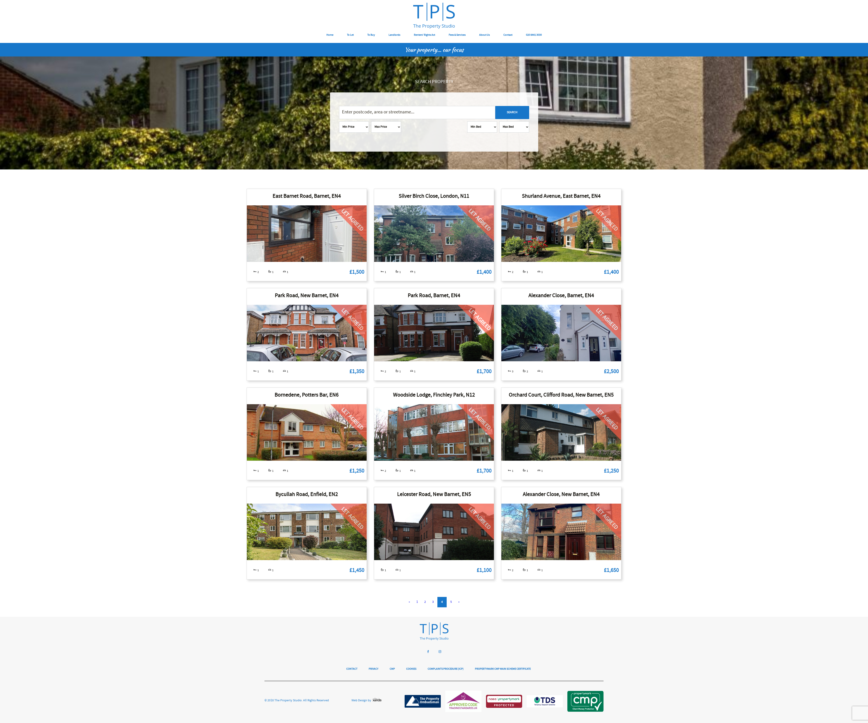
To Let (350, 35)
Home (329, 35)
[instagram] (440, 652)
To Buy (371, 35)
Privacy (373, 669)
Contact (507, 35)
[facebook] (428, 652)
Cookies (411, 669)
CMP (392, 669)
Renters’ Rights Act (424, 35)
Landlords (394, 35)
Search (512, 112)
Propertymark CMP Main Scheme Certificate (503, 669)
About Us (484, 35)
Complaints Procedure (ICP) (446, 669)
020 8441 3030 (534, 35)
